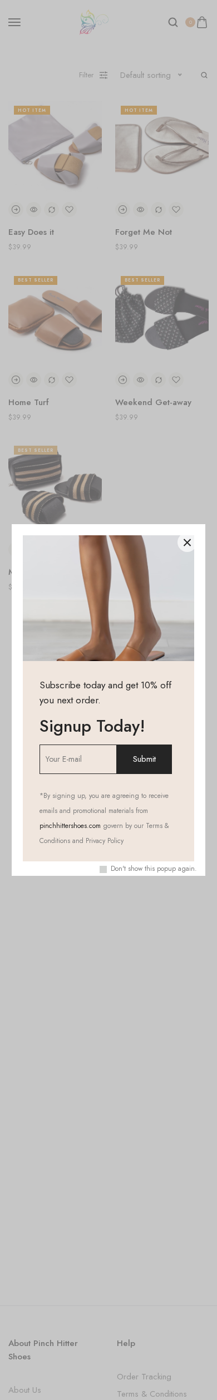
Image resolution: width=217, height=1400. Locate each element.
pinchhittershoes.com (70, 826)
